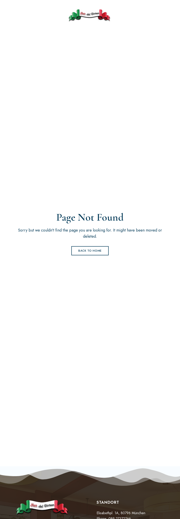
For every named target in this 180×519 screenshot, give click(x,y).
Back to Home (90, 251)
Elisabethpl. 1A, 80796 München (121, 513)
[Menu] (18, 15)
